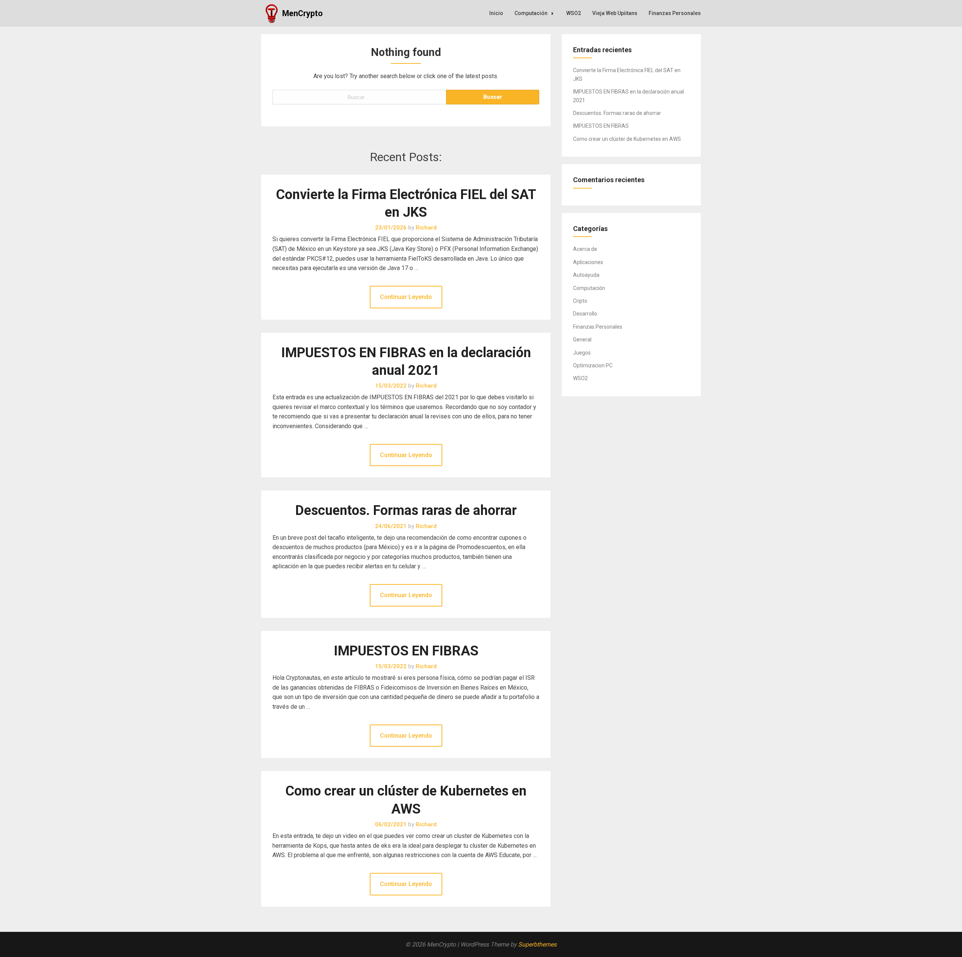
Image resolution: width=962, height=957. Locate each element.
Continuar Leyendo (406, 296)
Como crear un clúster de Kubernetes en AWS (627, 139)
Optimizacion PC (593, 365)
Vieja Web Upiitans (614, 13)
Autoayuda (586, 275)
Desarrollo (585, 314)
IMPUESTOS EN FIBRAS (406, 651)
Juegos (582, 353)
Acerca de (585, 249)
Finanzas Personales (675, 13)
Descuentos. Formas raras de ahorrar (406, 510)
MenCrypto (302, 13)
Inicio (496, 13)
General (582, 340)
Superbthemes (537, 944)
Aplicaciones (588, 262)
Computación (531, 13)
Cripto (580, 301)
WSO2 (573, 13)
